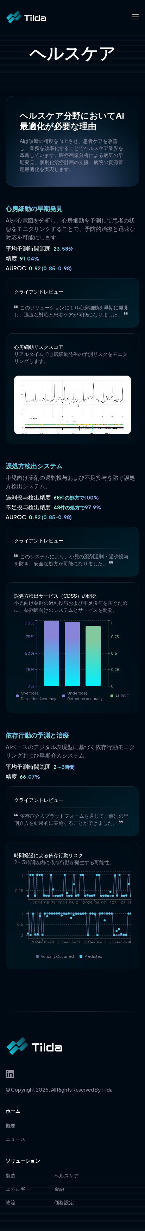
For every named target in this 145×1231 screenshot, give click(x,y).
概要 (10, 1125)
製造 (10, 1175)
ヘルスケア (66, 1175)
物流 (10, 1202)
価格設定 (64, 1202)
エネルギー (18, 1189)
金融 (59, 1189)
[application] (72, 661)
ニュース (15, 1139)
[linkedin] (10, 1074)
